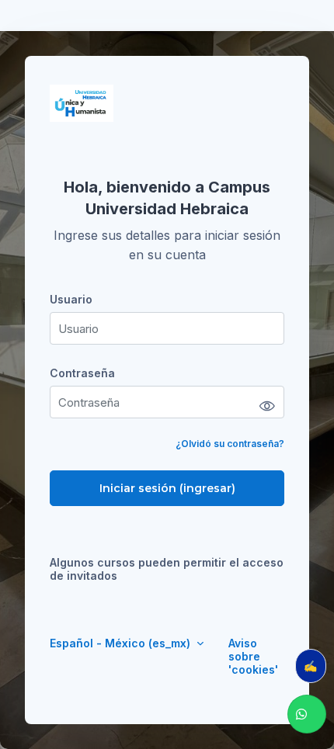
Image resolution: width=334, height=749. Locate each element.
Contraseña (82, 373)
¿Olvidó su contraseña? (230, 443)
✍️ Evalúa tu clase (315, 665)
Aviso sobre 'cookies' (253, 656)
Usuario (71, 299)
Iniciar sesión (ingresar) (167, 488)
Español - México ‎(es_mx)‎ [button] (121, 643)
